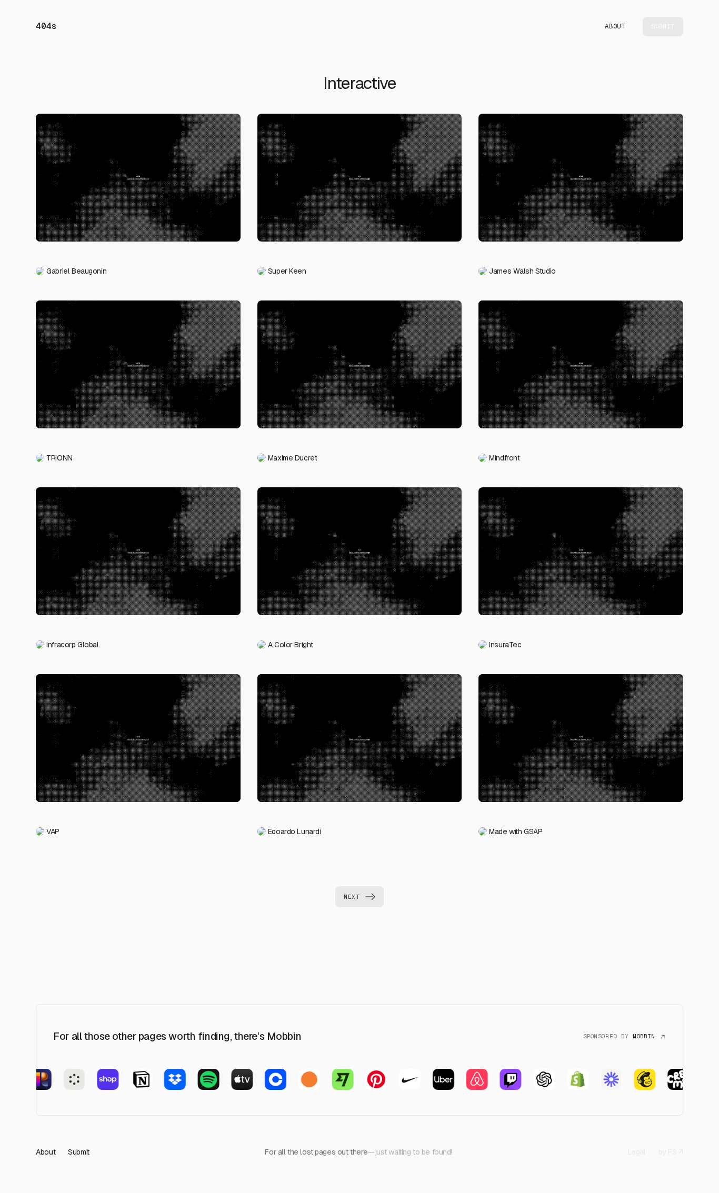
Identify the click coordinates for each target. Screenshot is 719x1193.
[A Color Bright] (359, 555)
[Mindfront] (580, 368)
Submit (78, 1152)
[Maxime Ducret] (359, 368)
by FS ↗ (670, 1152)
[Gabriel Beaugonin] (138, 182)
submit (662, 26)
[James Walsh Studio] (580, 182)
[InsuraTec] (580, 555)
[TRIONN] (138, 368)
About (615, 26)
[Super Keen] (359, 182)
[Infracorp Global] (138, 555)
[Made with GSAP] (580, 742)
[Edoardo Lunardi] (359, 742)
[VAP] (138, 742)
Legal (637, 1152)
